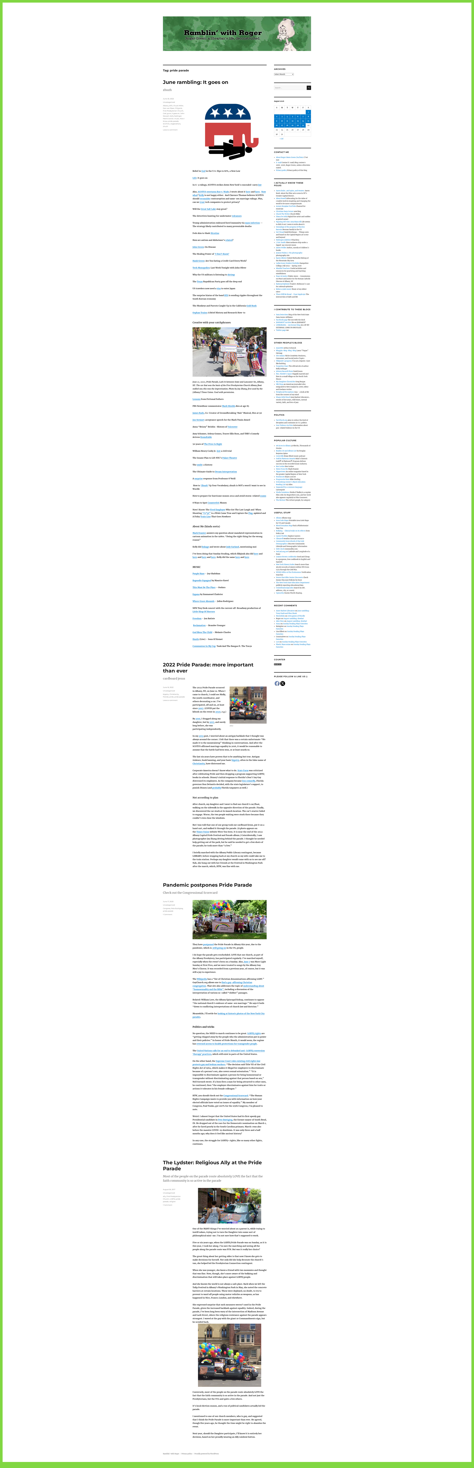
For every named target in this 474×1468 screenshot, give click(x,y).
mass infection (252, 223)
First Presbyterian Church (173, 111)
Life (195, 178)
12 (292, 121)
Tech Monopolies (201, 267)
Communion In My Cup (204, 646)
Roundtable (206, 437)
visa (219, 288)
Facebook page (282, 320)
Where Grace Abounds (203, 601)
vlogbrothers (175, 124)
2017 (211, 722)
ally (164, 1196)
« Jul (281, 139)
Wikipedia (202, 979)
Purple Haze (199, 573)
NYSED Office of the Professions (288, 572)
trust (202, 202)
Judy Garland (232, 547)
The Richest (280, 500)
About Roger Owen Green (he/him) (290, 157)
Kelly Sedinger (176, 116)
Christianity (199, 763)
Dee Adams (280, 356)
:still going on (219, 948)
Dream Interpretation (226, 471)
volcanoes (237, 216)
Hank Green (198, 261)
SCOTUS (202, 191)
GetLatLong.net (282, 551)
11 (287, 121)
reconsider (205, 198)
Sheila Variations (282, 492)
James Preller (281, 248)
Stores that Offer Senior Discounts (289, 577)
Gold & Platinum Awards (285, 459)
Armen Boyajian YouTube (286, 206)
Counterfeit (213, 503)
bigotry (235, 760)
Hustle (196, 639)
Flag (250, 513)
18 (287, 125)
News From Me (282, 469)
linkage (205, 547)
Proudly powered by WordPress (206, 1454)
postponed (208, 944)
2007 (200, 708)
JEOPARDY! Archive (283, 322)
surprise (198, 478)
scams (263, 496)
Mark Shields (228, 406)
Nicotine (215, 233)
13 (298, 121)
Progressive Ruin (282, 479)
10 (282, 121)
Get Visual (280, 232)
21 (303, 125)
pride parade (173, 121)
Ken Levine (280, 466)
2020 (218, 711)
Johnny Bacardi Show (284, 371)
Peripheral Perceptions (285, 392)
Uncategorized (169, 102)
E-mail (278, 162)
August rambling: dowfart (294, 618)
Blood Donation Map (284, 526)
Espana (196, 594)
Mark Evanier (199, 533)
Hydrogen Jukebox (283, 240)
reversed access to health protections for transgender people (227, 1043)
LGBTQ (172, 1199)
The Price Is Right (213, 444)
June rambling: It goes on (195, 82)
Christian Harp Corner (284, 211)
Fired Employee (217, 509)
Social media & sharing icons (223, 1466)
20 (298, 125)
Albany (166, 106)
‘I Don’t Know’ (222, 254)
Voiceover (232, 427)
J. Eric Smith (281, 242)
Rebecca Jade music (283, 289)
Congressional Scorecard (235, 1095)
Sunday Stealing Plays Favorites (295, 624)
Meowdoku (280, 616)
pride (171, 697)
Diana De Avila (281, 217)
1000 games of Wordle (296, 616)
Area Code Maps (282, 520)
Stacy (278, 624)
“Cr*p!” (206, 513)
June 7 (247, 961)
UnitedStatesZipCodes (284, 588)
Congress (166, 908)
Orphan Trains (200, 312)
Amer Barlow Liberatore (285, 611)
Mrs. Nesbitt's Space (284, 374)
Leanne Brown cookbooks (286, 557)
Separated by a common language (289, 487)
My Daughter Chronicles (285, 382)
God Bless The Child (202, 632)
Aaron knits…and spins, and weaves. (290, 191)
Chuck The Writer (283, 214)
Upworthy (280, 593)
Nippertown (280, 472)
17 (282, 125)
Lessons (196, 399)
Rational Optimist (283, 284)
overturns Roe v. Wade (218, 191)
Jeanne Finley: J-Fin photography (289, 253)
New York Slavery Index (285, 564)
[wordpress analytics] (292, 664)
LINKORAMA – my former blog (288, 325)
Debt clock (280, 549)
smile (199, 465)
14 (303, 121)
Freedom (197, 618)
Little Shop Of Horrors (204, 611)
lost (218, 451)
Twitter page (281, 330)
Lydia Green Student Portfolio (287, 263)
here (248, 191)
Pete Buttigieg (225, 1119)
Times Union (202, 832)
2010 (198, 718)
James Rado (198, 413)
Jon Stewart (198, 420)
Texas (200, 281)
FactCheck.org (281, 420)
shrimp (231, 274)
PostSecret (280, 477)
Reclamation (199, 625)
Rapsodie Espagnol (202, 580)
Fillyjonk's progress (284, 361)
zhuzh (165, 126)
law (259, 185)
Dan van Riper (168, 108)
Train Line (205, 516)
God (203, 171)
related (228, 240)
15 (308, 121)
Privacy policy (281, 170)
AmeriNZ (279, 348)
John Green (198, 247)
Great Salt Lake (208, 209)
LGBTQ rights (254, 1033)
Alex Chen (280, 621)
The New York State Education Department (292, 583)
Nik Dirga (279, 384)
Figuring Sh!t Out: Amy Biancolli (288, 222)
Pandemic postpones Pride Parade (207, 885)
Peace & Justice (282, 276)
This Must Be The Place (204, 587)
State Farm (242, 770)
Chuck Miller (178, 106)
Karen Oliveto (281, 258)
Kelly (201, 195)
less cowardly (248, 781)
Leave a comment (170, 130)
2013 (201, 736)
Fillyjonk (178, 108)
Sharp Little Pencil (283, 397)
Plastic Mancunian (283, 644)
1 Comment (167, 914)
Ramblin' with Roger (171, 1454)
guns (169, 113)
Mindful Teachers (283, 268)
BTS (226, 295)
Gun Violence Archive (284, 425)
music (176, 119)
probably (216, 787)
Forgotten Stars (282, 366)
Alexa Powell (281, 198)
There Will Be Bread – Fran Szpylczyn (291, 294)
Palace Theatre (229, 458)
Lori (277, 642)
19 (292, 125)
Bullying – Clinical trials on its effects (290, 531)
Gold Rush (252, 305)
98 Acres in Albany (283, 446)
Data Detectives (282, 315)
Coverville (280, 456)
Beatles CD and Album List (286, 451)
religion (172, 1202)
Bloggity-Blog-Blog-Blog (286, 351)
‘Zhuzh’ (204, 485)
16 (277, 125)
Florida (166, 697)
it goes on (176, 113)
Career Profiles (282, 536)
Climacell (279, 539)
